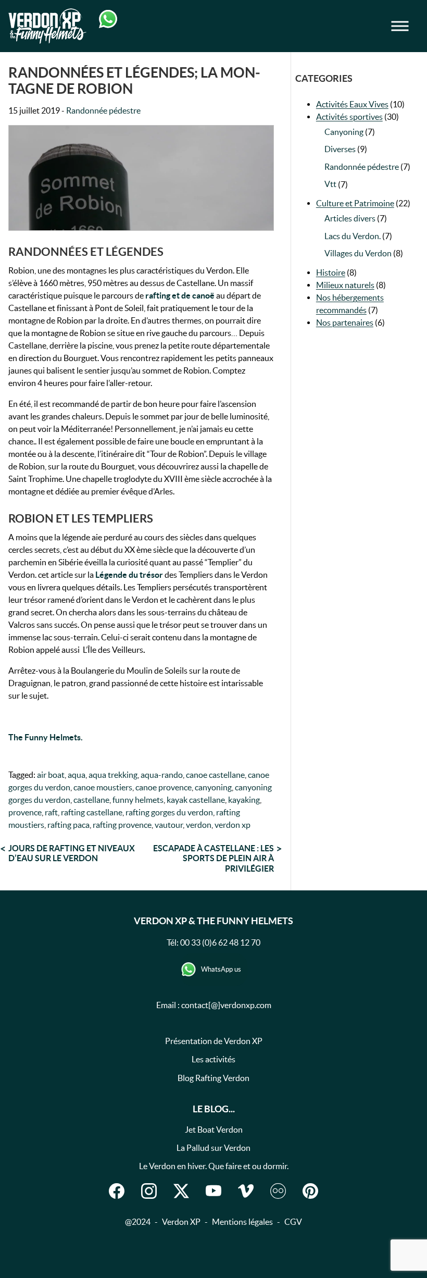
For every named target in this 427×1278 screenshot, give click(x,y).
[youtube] (213, 1191)
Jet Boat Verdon (214, 1129)
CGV (293, 1221)
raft (51, 812)
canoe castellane (215, 774)
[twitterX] (181, 1191)
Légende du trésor (130, 574)
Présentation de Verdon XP (213, 1041)
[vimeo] (246, 1191)
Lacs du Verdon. (352, 236)
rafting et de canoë (179, 295)
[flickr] (278, 1191)
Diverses (340, 149)
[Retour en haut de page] (366, 1249)
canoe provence (163, 787)
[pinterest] (310, 1191)
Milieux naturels (345, 285)
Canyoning (343, 132)
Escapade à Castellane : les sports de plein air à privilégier (213, 858)
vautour (169, 824)
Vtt (330, 184)
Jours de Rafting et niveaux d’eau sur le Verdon (71, 853)
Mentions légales (242, 1221)
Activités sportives (349, 116)
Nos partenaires (344, 322)
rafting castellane (91, 812)
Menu (407, 26)
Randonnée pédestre (103, 110)
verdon (198, 824)
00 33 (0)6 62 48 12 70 (220, 942)
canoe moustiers (102, 787)
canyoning (213, 787)
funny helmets (138, 799)
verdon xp (232, 824)
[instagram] (149, 1191)
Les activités (213, 1059)
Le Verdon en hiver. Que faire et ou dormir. (213, 1166)
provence (25, 812)
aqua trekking (113, 774)
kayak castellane (196, 799)
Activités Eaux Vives (352, 104)
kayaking (244, 799)
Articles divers (349, 218)
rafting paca (68, 824)
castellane (91, 799)
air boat (51, 774)
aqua (76, 774)
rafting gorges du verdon (169, 812)
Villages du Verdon (358, 253)
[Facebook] (116, 1191)
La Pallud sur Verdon (213, 1147)
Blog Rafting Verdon (213, 1078)
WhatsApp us (221, 969)
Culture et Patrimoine (355, 203)
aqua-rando (162, 774)
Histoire (330, 272)
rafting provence (122, 824)
